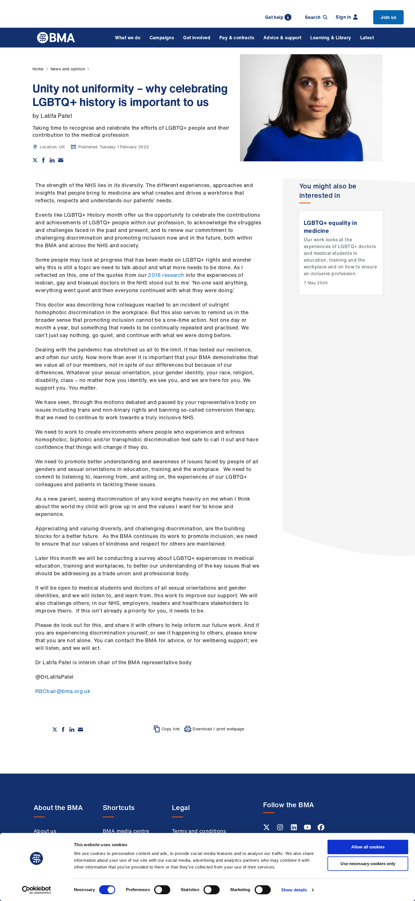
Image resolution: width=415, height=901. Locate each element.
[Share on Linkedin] (52, 160)
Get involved (196, 37)
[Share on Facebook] (43, 160)
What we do (128, 37)
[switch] (162, 889)
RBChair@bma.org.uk (62, 691)
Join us (388, 17)
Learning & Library (330, 37)
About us (45, 831)
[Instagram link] (281, 829)
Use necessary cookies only (367, 863)
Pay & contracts (236, 37)
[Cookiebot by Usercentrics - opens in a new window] (36, 890)
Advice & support (282, 37)
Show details (294, 889)
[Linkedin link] (294, 829)
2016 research (166, 275)
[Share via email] (60, 160)
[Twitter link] (267, 829)
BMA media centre (126, 831)
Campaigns (162, 37)
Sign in (343, 17)
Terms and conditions (199, 831)
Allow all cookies (368, 846)
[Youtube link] (308, 829)
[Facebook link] (321, 829)
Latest (367, 37)
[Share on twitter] (35, 160)
